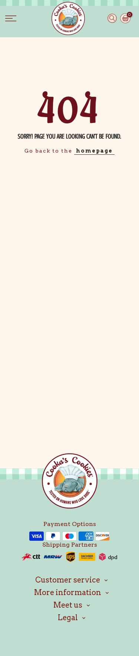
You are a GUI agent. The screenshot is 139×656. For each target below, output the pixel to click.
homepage (94, 151)
